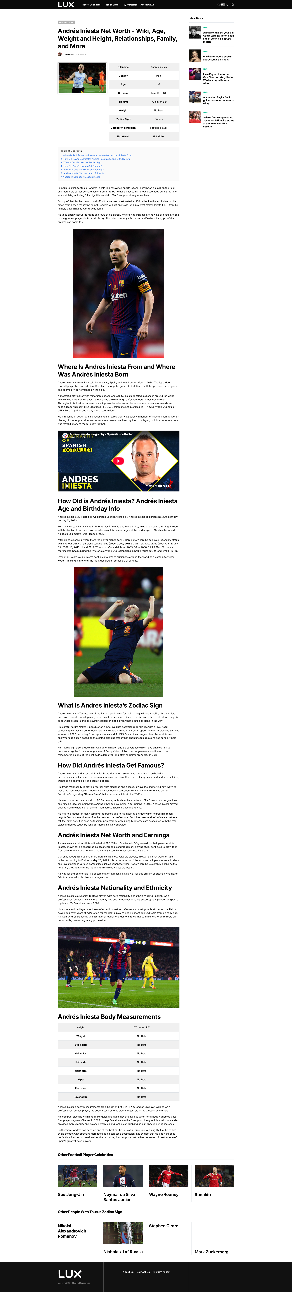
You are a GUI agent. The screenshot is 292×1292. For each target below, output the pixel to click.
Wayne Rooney (164, 1194)
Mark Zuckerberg (211, 1251)
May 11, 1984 (158, 93)
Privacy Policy (161, 1271)
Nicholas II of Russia (123, 1251)
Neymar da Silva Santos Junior (119, 1197)
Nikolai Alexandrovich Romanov (72, 1231)
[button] (222, 4)
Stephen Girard (163, 1225)
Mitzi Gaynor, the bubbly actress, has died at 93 (217, 58)
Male (159, 75)
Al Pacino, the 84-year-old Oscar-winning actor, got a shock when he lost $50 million (218, 37)
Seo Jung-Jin (71, 1194)
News (205, 27)
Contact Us (143, 1271)
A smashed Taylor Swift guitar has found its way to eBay (218, 100)
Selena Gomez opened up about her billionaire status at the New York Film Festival (218, 122)
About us (128, 1271)
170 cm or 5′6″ (158, 101)
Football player (66, 22)
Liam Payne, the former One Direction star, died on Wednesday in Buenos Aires (218, 79)
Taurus (159, 119)
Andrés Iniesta (159, 67)
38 (158, 84)
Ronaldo (203, 1194)
